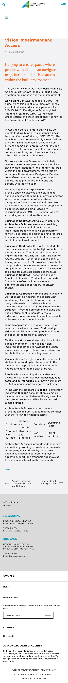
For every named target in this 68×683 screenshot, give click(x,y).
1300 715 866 (11, 528)
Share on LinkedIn (17, 469)
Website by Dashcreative (34, 678)
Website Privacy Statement (25, 670)
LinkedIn (9, 636)
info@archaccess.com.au (16, 531)
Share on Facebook (13, 469)
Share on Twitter (21, 469)
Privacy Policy (48, 670)
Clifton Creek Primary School (48, 482)
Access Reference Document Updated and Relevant (22, 484)
